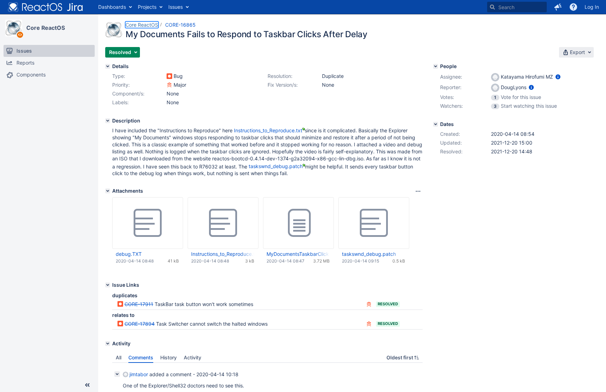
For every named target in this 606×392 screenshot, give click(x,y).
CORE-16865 (180, 25)
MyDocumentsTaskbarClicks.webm (298, 254)
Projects (147, 7)
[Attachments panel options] (418, 191)
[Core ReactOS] (13, 28)
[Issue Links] (107, 285)
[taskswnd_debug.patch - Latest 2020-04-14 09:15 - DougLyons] (374, 223)
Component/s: (128, 94)
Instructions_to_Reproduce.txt (268, 130)
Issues (175, 7)
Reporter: (451, 87)
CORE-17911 (138, 304)
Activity (192, 357)
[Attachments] (107, 190)
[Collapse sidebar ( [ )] (87, 385)
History (168, 357)
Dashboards (112, 7)
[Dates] (435, 124)
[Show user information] (558, 77)
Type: (118, 76)
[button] (558, 7)
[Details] (107, 66)
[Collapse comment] (117, 374)
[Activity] (107, 343)
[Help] (573, 7)
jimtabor (138, 374)
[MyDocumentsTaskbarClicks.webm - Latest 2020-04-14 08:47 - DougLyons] (298, 223)
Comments (140, 357)
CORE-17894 (139, 324)
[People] (435, 66)
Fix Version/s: (283, 85)
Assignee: (451, 77)
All (118, 357)
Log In (592, 7)
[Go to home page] (46, 7)
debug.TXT (129, 254)
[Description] (107, 120)
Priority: (121, 85)
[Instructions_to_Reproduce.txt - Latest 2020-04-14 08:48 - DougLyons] (223, 223)
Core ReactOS (45, 28)
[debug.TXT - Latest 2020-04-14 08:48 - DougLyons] (148, 223)
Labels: (120, 102)
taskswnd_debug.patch (276, 166)
